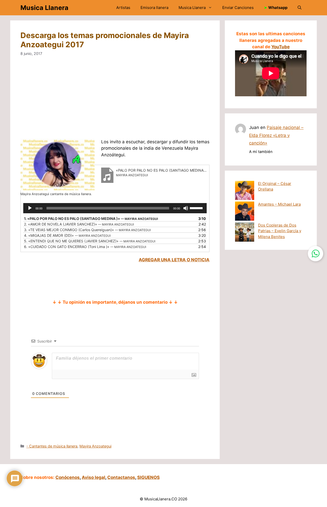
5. (89, 241)
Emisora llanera (154, 7)
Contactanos (121, 477)
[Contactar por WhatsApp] (315, 253)
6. (85, 246)
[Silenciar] (185, 208)
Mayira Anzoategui (95, 446)
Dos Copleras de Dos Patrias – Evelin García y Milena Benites (279, 231)
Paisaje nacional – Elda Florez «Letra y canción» (276, 135)
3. (87, 230)
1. (91, 218)
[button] (300, 7)
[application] (115, 208)
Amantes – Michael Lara (279, 204)
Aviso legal (93, 477)
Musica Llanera (44, 7)
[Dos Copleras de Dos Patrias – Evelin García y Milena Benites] (244, 232)
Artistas (123, 7)
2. (79, 224)
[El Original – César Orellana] (244, 191)
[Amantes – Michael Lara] (244, 212)
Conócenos (67, 477)
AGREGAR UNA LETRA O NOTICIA (174, 259)
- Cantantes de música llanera (51, 446)
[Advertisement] (134, 101)
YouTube (280, 46)
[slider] (197, 207)
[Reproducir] (29, 208)
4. (67, 235)
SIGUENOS (148, 477)
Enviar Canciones (238, 7)
